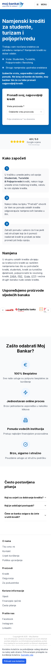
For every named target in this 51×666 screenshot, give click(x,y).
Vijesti (5, 596)
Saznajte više (27, 655)
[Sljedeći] (48, 310)
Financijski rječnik (11, 600)
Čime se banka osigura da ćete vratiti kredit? (22, 515)
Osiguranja (8, 578)
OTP (33, 276)
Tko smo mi (8, 546)
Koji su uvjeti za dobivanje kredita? (24, 497)
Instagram (7, 623)
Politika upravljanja (12, 560)
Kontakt (6, 551)
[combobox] (25, 112)
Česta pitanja (9, 605)
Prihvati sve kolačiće (14, 661)
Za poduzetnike (10, 582)
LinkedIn (6, 628)
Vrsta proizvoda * (15, 106)
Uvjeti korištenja (10, 555)
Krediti (5, 573)
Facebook (7, 619)
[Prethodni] (3, 310)
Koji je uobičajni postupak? (19, 505)
